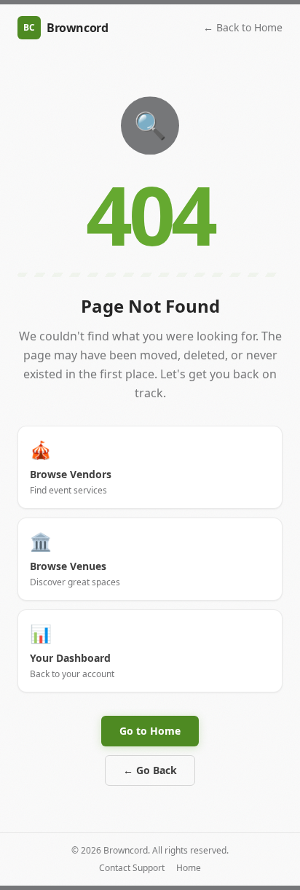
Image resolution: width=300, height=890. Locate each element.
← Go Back (150, 770)
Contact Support (132, 868)
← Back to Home (243, 27)
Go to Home (150, 731)
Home (188, 868)
